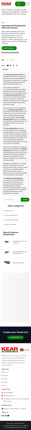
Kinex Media (23, 427)
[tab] (5, 69)
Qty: (3, 60)
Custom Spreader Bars (11, 215)
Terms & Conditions (19, 423)
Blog (4, 385)
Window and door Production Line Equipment (14, 11)
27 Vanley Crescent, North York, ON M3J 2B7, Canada (16, 400)
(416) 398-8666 (8, 392)
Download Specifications (11, 52)
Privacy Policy (10, 423)
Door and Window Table (11, 220)
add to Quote (8, 48)
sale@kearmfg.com (9, 396)
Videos (5, 379)
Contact (5, 382)
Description (5, 69)
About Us (5, 372)
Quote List (19, 4)
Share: (3, 65)
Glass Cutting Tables (10, 224)
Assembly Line (9, 211)
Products (5, 375)
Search (25, 200)
